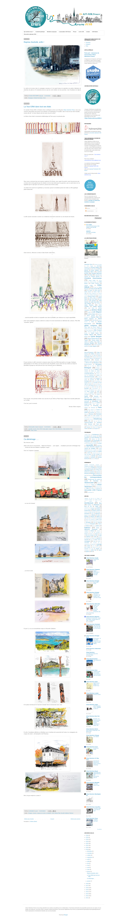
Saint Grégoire (96, 415)
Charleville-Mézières (89, 373)
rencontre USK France (93, 490)
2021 (87, 845)
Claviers (98, 375)
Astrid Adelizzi (87, 268)
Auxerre (94, 356)
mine (99, 452)
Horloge (98, 512)
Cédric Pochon (95, 283)
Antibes (92, 353)
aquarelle (89, 445)
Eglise (92, 509)
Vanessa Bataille (89, 343)
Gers (91, 382)
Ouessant (93, 407)
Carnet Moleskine (95, 437)
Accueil (52, 819)
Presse (74, 31)
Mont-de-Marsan (96, 397)
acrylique (100, 443)
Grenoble (95, 382)
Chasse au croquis (89, 466)
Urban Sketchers (58, 428)
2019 (87, 849)
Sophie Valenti (88, 334)
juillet (88, 861)
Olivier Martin (87, 327)
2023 (87, 841)
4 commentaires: (42, 810)
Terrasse (88, 522)
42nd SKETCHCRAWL (91, 232)
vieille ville (93, 550)
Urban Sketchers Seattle (92, 558)
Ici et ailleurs (97, 470)
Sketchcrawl (88, 483)
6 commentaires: (47, 426)
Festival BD (99, 467)
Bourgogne (30, 97)
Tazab (86, 340)
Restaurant (99, 517)
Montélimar (95, 401)
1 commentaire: (47, 95)
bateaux (87, 528)
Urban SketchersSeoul (91, 658)
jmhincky (86, 346)
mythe (99, 541)
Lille (98, 391)
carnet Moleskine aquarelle (93, 446)
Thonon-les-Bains (88, 422)
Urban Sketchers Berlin (92, 729)
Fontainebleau (97, 381)
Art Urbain (86, 436)
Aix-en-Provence (88, 352)
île (91, 551)
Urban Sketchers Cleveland (93, 624)
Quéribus (98, 412)
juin (88, 863)
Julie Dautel (97, 303)
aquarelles (30, 428)
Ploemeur (71, 813)
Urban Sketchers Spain (92, 681)
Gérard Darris (91, 296)
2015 (87, 889)
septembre (89, 857)
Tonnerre (99, 422)
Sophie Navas (95, 333)
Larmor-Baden (95, 388)
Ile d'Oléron (91, 385)
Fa (92, 381)
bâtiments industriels (90, 529)
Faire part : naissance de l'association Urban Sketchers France (91, 54)
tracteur (97, 548)
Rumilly (89, 415)
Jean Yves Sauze (93, 299)
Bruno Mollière (95, 270)
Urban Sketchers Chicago (92, 735)
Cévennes (92, 379)
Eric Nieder (89, 290)
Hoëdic (94, 384)
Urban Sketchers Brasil (92, 771)
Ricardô (100, 328)
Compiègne (97, 378)
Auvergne (87, 356)
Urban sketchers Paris (68, 110)
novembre (89, 853)
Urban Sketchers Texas (92, 818)
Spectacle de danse (97, 520)
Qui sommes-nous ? (28, 31)
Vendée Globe (99, 486)
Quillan (86, 412)
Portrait (94, 441)
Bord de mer (89, 362)
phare (88, 545)
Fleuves (86, 512)
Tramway (86, 523)
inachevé (94, 452)
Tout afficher (99, 829)
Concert (98, 466)
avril (88, 867)
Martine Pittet (57, 813)
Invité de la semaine (89, 472)
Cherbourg (91, 375)
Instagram (88, 44)
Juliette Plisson (97, 306)
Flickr (87, 46)
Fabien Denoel (87, 291)
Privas (92, 411)
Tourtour (86, 425)
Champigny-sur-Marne (88, 372)
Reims (85, 414)
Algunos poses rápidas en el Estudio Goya (96, 684)
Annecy (86, 353)
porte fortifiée (87, 547)
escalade (98, 532)
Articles (88, 208)
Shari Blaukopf (89, 330)
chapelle (86, 530)
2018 (87, 883)
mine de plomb (87, 454)
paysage (93, 455)
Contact (88, 31)
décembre (89, 851)
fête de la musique (90, 535)
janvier (89, 881)
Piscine (93, 517)
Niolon (97, 404)
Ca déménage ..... (31, 439)
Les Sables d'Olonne (89, 391)
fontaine (96, 533)
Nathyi (92, 321)
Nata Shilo (94, 320)
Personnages (97, 440)
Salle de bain (99, 519)
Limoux (85, 392)
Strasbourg (97, 419)
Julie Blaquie (87, 303)
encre (88, 452)
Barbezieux (97, 358)
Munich (93, 402)
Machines (97, 513)
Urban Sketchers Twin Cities (93, 603)
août (88, 859)
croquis (100, 451)
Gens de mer (92, 512)
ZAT (93, 525)
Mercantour (86, 397)
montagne (87, 541)
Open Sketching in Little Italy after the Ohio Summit (96, 627)
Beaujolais (97, 359)
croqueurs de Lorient (41, 813)
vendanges (90, 492)
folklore (92, 488)
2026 (87, 835)
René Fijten (94, 328)
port (98, 545)
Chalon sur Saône (95, 370)
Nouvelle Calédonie (65, 813)
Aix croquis (89, 224)
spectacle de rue (88, 548)
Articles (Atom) (33, 821)
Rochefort (99, 414)
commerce (86, 532)
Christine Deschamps (38, 97)
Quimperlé (92, 412)
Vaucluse (89, 427)
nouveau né (96, 542)
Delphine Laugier (88, 285)
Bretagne (30, 813)
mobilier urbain (97, 539)
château (92, 530)
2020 (87, 847)
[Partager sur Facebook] (58, 96)
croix (92, 532)
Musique (93, 473)
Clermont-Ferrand (89, 376)
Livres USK (81, 31)
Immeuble (86, 513)
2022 (87, 843)
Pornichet (86, 411)
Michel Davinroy (88, 318)
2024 (87, 839)
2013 (87, 893)
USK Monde (95, 31)
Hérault (98, 384)
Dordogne (86, 381)
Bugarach (86, 369)
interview (98, 488)
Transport (92, 523)
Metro (99, 515)
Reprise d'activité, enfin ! (34, 42)
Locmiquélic (48, 813)
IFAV (93, 470)
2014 (87, 891)
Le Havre (98, 389)
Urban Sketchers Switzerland (93, 648)
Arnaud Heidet (95, 267)
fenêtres (86, 533)
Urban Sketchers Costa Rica (93, 807)
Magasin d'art (87, 515)
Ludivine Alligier (91, 314)
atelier (97, 525)
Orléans (86, 407)
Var (101, 425)
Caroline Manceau (96, 273)
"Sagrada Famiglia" (88, 499)
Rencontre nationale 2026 (30, 34)
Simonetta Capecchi (92, 331)
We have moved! (96, 694)
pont (93, 545)
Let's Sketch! (96, 736)
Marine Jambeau (91, 315)
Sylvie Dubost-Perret (93, 338)
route (99, 547)
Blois (101, 361)
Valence (91, 425)
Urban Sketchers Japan (92, 704)
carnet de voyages (89, 448)
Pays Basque (91, 409)
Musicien (98, 471)
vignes (100, 550)
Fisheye (86, 439)
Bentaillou (96, 361)
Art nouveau (93, 436)
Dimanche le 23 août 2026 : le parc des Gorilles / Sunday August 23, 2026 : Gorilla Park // (93, 619)
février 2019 (39, 428)
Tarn (99, 421)
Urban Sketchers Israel (92, 746)
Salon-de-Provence (96, 417)
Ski (90, 520)
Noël (85, 475)
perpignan (96, 428)
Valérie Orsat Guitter (95, 341)
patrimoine (93, 544)
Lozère (92, 394)
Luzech (98, 394)
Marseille (96, 396)
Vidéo (87, 488)
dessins (34, 428)
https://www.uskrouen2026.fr (93, 118)
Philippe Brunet (87, 328)
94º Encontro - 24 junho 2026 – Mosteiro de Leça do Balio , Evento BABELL (97, 641)
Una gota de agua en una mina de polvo (97, 809)
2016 (87, 887)
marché (98, 538)
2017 (87, 885)
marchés (86, 539)
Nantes (98, 402)
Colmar (91, 378)
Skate (87, 520)
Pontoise (98, 409)
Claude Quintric (93, 281)
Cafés (96, 506)
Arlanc (90, 355)
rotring (96, 458)
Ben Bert (94, 268)
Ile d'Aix (86, 385)
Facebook (88, 42)
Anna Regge (90, 265)
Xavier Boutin (97, 344)
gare (101, 535)
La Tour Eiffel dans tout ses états (37, 107)
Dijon (98, 379)
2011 (87, 897)
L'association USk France (65, 31)
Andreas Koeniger (98, 264)
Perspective (87, 441)
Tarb (94, 421)
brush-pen (99, 445)
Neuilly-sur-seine (87, 404)
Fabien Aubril (97, 290)
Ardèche (98, 353)
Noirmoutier (86, 405)
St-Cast (90, 419)
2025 (87, 837)
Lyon (86, 396)
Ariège (85, 355)
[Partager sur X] (57, 96)
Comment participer (40, 31)
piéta (92, 458)
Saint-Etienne (87, 417)
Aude (99, 355)
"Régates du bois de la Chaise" (92, 498)
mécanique (86, 542)
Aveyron (100, 356)
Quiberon (98, 411)
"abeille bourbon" (98, 499)
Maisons (94, 515)
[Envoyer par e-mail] (53, 96)
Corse (85, 379)
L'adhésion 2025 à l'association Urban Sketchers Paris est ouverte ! (97, 674)
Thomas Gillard (95, 340)
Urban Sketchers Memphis (92, 782)
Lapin (89, 312)
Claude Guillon (92, 280)
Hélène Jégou (93, 297)
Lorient (52, 813)
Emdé (95, 287)
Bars (100, 503)
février (88, 871)
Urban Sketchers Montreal (92, 616)
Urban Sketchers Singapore (93, 569)
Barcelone (87, 359)
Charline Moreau (95, 276)
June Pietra (91, 308)
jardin (95, 536)
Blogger (66, 914)
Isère (93, 386)
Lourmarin (86, 394)
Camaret (34, 813)
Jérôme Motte (96, 310)
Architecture (95, 434)
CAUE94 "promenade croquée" (91, 464)
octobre (89, 855)
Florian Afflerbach (92, 293)
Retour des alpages (90, 519)
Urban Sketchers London (92, 693)
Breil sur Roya (91, 365)
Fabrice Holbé (96, 291)
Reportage (95, 480)
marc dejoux (93, 346)
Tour (95, 522)
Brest (98, 366)
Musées (98, 473)
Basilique (89, 504)
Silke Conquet (98, 330)
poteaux (94, 547)
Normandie (95, 405)
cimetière (98, 530)
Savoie (85, 419)
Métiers (98, 516)
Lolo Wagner (97, 312)
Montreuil (98, 399)
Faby (85, 293)
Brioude (98, 367)
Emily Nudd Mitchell (96, 288)
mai (88, 865)
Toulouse (90, 424)
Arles (95, 355)
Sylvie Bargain (96, 336)
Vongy (98, 427)
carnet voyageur (93, 449)
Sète (89, 421)
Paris (54, 428)
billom (91, 428)
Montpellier (88, 399)
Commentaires (90, 211)
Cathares (86, 507)
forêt (101, 533)
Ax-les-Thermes (89, 358)
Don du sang (87, 467)
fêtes (97, 535)
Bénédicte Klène (89, 271)
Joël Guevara (92, 300)
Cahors (97, 369)
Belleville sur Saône (88, 361)
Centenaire (92, 507)
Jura (97, 386)
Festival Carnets (89, 469)
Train (99, 522)
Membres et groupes (52, 31)
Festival (93, 467)
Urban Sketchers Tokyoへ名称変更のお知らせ (97, 707)
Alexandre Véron (88, 264)
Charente (98, 372)
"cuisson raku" (87, 434)
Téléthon (93, 484)
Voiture (88, 525)
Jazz (92, 513)
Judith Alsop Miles (95, 302)
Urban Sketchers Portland (92, 592)
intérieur (88, 536)
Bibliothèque (97, 504)
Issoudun (88, 386)
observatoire (86, 455)
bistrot (97, 527)
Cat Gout (89, 275)
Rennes (91, 414)
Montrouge (86, 401)
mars (88, 869)
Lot (98, 392)
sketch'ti (88, 231)
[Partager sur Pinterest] (60, 96)
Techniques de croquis (91, 443)
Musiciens (86, 473)
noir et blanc (96, 454)
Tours (97, 424)
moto (94, 541)
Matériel (93, 439)
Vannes (96, 425)
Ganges (86, 382)
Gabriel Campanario (94, 294)
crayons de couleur (92, 451)
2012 (87, 895)
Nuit (99, 439)
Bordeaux (96, 362)
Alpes (98, 352)
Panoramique (87, 440)
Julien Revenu (88, 305)
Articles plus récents (29, 819)
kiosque (93, 538)
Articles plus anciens (75, 819)
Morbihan (86, 402)
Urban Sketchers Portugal (92, 581)
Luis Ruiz (100, 314)
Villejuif (94, 427)
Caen (91, 369)
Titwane (86, 341)
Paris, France (34, 430)
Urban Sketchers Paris (91, 670)
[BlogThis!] (55, 96)
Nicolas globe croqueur (47, 428)
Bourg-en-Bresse (88, 364)
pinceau (93, 457)
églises (87, 551)
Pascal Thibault (96, 327)
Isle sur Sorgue (99, 385)
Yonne (44, 97)
